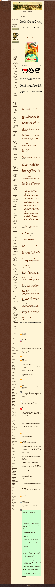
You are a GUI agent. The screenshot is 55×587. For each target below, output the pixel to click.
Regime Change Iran (14, 471)
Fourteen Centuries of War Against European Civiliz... (15, 64)
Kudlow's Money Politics (14, 426)
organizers (24, 305)
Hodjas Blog (13, 409)
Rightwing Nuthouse (14, 473)
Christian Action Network (14, 371)
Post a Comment (23, 577)
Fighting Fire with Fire (15, 290)
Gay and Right (13, 398)
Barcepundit (13, 356)
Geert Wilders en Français (15, 167)
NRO (12, 445)
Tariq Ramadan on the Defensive (15, 122)
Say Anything (13, 478)
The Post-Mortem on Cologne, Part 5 (15, 161)
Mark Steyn (13, 485)
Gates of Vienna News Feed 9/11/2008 (15, 310)
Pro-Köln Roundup (15, 91)
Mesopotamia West (13, 436)
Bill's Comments (13, 359)
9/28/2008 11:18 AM (24, 498)
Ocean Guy (13, 447)
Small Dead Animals (14, 482)
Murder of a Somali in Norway (15, 308)
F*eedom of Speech (15, 239)
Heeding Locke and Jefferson (15, 235)
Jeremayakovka (13, 420)
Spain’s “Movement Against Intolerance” (15, 62)
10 (41, 431)
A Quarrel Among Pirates (15, 67)
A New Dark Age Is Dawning (14, 442)
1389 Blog (13, 347)
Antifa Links (38, 232)
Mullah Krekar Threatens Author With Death (15, 88)
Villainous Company (14, 502)
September (15, 57)
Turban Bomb (13, 497)
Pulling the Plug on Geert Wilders (15, 220)
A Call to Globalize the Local (15, 263)
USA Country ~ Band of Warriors (15, 500)
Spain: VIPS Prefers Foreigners (15, 101)
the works (25, 186)
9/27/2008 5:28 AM (24, 397)
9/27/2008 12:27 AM (24, 352)
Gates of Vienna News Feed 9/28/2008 (15, 77)
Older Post (41, 581)
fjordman (13, 392)
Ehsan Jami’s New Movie (15, 198)
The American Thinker (14, 351)
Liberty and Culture (13, 429)
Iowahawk (13, 418)
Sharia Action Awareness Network (15, 481)
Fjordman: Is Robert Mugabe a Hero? (15, 320)
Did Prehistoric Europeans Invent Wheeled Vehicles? (15, 79)
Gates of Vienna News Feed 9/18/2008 (15, 209)
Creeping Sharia (13, 376)
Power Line (13, 464)
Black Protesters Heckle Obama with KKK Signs (15, 181)
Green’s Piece (13, 404)
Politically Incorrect (13, 461)
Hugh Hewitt (13, 408)
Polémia (12, 458)
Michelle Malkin (13, 433)
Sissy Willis (13, 506)
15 (41, 508)
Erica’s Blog (13, 386)
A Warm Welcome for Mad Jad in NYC (15, 154)
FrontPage (13, 396)
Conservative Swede (14, 374)
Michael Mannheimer (14, 24)
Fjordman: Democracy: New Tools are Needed (15, 322)
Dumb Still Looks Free (14, 384)
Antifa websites (29, 232)
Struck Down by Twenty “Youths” (15, 314)
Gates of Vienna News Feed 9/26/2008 (15, 94)
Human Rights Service (14, 412)
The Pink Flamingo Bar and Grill (15, 456)
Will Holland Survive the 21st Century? (15, 204)
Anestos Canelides (14, 23)
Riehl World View (13, 472)
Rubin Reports (13, 476)
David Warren (13, 503)
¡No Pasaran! (13, 444)
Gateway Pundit (13, 397)
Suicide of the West (13, 487)
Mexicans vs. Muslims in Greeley (15, 292)
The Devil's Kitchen (13, 380)
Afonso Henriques (24, 432)
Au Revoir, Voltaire (15, 245)
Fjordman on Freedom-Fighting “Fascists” (15, 136)
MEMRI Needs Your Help (15, 142)
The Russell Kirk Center (14, 477)
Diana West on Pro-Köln (15, 276)
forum (29, 227)
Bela (22, 359)
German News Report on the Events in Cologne (15, 179)
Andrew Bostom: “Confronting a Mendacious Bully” (15, 83)
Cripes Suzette (13, 377)
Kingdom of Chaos (13, 424)
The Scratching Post (14, 479)
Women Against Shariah (14, 509)
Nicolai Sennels (14, 21)
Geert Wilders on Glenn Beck (15, 106)
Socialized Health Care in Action (15, 90)
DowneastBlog (13, 382)
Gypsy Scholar (13, 405)
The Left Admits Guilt (15, 233)
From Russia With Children (15, 222)
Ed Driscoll (13, 383)
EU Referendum (13, 387)
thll (22, 385)
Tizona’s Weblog (13, 494)
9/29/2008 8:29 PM (24, 506)
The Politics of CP (13, 462)
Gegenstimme (13, 399)
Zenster (23, 407)
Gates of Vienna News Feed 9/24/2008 (15, 120)
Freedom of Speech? (15, 253)
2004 (13, 342)
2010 (13, 50)
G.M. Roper (13, 475)
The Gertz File (13, 401)
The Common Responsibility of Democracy (15, 272)
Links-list (23, 158)
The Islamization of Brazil (15, 168)
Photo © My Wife (15, 118)
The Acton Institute (13, 348)
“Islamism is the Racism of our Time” (15, 306)
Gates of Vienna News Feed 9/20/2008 (15, 176)
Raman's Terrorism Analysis (14, 468)
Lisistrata (13, 430)
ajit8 (22, 501)
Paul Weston (13, 15)
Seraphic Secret (13, 480)
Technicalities (13, 490)
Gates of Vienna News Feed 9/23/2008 (15, 132)
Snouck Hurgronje (13, 484)
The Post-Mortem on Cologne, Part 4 (15, 163)
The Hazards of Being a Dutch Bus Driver (15, 237)
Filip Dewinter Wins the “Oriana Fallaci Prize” (15, 215)
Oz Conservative (13, 453)
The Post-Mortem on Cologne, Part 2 (15, 172)
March (14, 334)
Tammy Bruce (13, 365)
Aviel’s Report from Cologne (15, 138)
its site (32, 269)
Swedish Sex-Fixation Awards (15, 274)
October (14, 56)
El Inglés (13, 16)
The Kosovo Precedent (14, 223)
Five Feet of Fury (13, 391)
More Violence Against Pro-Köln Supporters (15, 202)
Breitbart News (13, 363)
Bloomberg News (13, 360)
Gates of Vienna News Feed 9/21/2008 (15, 159)
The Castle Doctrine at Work (15, 74)
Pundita (12, 466)
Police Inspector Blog (14, 459)
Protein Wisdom (13, 465)
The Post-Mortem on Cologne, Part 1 (15, 174)
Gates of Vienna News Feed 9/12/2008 (15, 297)
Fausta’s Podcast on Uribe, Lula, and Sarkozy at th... (15, 128)
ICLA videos (13, 414)
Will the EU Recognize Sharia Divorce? (15, 251)
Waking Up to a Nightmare (15, 231)
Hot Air (12, 411)
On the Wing (13, 448)
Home (31, 581)
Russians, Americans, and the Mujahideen (15, 299)
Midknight (23, 333)
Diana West (13, 505)
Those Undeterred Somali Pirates (15, 315)
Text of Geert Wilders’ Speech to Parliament (15, 207)
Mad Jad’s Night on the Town (15, 104)
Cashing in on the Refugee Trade (15, 254)
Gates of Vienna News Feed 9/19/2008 (15, 196)
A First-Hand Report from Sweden (15, 303)
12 (41, 487)
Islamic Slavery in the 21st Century (15, 278)
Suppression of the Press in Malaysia (15, 270)
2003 (13, 343)
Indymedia (32, 233)
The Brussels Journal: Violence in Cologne (15, 184)
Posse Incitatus (13, 463)
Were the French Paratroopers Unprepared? (15, 157)
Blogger (29, 585)
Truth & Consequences (14, 496)
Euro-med (13, 388)
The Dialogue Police (15, 126)
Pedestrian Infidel (13, 454)
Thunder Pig (13, 493)
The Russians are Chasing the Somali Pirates (15, 96)
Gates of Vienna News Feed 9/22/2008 (15, 144)
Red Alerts (13, 469)
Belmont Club (13, 357)
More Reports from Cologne (15, 152)
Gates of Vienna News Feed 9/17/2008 (15, 228)
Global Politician (13, 402)
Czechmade (23, 441)
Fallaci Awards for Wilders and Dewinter (15, 261)
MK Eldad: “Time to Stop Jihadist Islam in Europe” (15, 286)
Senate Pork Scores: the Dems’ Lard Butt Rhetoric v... (15, 288)
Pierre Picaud (13, 25)
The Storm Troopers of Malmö (15, 140)
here (24, 287)
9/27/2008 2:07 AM (24, 375)
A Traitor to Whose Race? (15, 200)
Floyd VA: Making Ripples (14, 393)
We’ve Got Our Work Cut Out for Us (15, 324)
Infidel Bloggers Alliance (14, 415)
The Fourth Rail (13, 395)
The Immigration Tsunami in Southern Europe (15, 125)
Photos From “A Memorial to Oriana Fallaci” (15, 249)
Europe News (13, 389)
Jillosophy (13, 421)
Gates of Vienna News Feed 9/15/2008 (15, 257)
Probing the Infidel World (15, 259)
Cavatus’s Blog (13, 368)
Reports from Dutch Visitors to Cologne (15, 147)
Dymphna (23, 339)
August (14, 328)
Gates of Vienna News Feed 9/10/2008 (15, 326)
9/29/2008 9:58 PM (24, 576)
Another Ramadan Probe (15, 246)
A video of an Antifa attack (25, 316)
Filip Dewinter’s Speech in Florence (15, 265)
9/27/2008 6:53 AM (24, 429)
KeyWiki (13, 423)
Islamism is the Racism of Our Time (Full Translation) (15, 282)
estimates (34, 260)
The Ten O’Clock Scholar (14, 491)
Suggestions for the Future (15, 73)
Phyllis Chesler (13, 369)
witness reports (34, 306)
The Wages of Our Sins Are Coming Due (15, 241)
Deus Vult (13, 379)
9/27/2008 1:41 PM (24, 492)
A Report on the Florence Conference (15, 226)
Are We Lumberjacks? (14, 353)
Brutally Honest (13, 366)
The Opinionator (13, 451)
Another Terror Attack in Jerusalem (15, 150)
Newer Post (21, 581)
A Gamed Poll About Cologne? (15, 165)
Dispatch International (14, 381)
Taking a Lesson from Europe (15, 192)
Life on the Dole (15, 148)
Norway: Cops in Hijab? (15, 103)
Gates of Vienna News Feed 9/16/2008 (15, 243)
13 (41, 494)
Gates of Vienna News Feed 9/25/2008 (15, 109)
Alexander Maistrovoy (14, 26)
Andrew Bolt (13, 362)
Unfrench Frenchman (24, 390)
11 (41, 440)
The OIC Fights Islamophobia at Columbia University (15, 111)
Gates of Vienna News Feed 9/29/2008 (15, 69)
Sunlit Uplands (13, 488)
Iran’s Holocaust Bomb (15, 294)
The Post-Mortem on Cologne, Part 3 (15, 170)
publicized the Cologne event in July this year (31, 235)
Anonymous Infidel (24, 377)
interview (28, 279)
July (14, 329)
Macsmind (13, 432)
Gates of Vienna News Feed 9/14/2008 (15, 268)
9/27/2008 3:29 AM (24, 388)
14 (41, 500)
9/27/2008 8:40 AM (24, 485)
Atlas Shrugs (13, 354)
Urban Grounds (13, 499)
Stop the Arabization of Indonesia (15, 213)
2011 (13, 49)
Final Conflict (27, 162)
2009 (13, 51)
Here (23, 311)
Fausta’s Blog (13, 390)
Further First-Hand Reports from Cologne (15, 189)
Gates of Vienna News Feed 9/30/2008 (15, 59)
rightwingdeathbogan (14, 474)
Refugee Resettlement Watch (14, 470)
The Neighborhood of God (14, 441)
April (14, 333)
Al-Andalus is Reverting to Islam (15, 114)
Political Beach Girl (13, 460)
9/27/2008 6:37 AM (24, 405)
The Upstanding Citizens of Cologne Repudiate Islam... (15, 186)
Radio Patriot (13, 467)
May (14, 332)
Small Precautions (13, 483)
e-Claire (12, 385)
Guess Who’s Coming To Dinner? (14, 117)
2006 (13, 339)
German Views (13, 400)
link (23, 534)
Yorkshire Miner (13, 512)
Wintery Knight (13, 508)
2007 (13, 338)
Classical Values (13, 372)
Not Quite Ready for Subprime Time (15, 211)
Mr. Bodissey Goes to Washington (15, 71)
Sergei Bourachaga (14, 22)
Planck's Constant (13, 457)
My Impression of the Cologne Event (15, 99)
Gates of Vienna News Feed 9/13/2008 (15, 280)
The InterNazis (24, 16)
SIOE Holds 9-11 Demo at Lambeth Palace (15, 301)
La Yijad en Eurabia (13, 511)
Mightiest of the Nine (14, 438)
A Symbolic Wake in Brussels (15, 312)
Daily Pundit (13, 378)
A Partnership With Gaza (15, 134)
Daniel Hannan (13, 406)
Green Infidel (13, 403)
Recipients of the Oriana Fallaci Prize (15, 218)
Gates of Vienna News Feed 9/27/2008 (15, 86)
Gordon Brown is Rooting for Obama (15, 318)
